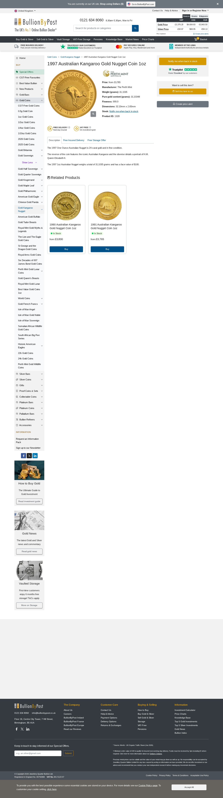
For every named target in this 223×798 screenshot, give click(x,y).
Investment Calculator (185, 710)
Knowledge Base (114, 39)
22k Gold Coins (25, 353)
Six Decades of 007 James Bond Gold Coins (30, 262)
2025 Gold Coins (26, 144)
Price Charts (148, 39)
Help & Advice (171, 10)
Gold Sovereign (25, 155)
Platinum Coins (26, 408)
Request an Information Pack (27, 441)
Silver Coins (25, 379)
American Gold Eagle (28, 196)
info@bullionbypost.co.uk (44, 713)
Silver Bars (24, 374)
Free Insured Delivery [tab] (73, 140)
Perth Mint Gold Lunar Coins (28, 271)
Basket (202, 39)
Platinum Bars (26, 402)
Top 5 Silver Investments (186, 725)
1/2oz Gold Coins (26, 122)
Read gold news (29, 551)
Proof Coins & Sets (28, 391)
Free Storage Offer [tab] (97, 140)
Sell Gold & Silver (146, 717)
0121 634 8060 (21, 713)
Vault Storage (63, 39)
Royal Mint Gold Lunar (29, 284)
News (132, 39)
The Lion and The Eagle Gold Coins (29, 239)
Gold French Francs (28, 304)
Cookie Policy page (148, 785)
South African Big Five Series (29, 337)
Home (22, 58)
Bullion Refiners (27, 419)
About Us (68, 710)
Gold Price (163, 24)
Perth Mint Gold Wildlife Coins (29, 366)
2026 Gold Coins (26, 139)
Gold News (29, 533)
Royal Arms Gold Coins (29, 254)
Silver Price (163, 29)
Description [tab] (54, 140)
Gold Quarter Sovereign (29, 174)
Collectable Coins (28, 396)
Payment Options (109, 717)
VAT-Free (81, 39)
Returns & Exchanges (111, 725)
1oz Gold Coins (25, 116)
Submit (68, 753)
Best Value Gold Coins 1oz (29, 291)
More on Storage (29, 605)
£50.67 (180, 29)
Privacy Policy (165, 775)
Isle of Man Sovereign (28, 320)
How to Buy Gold (29, 483)
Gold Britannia (25, 150)
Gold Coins (24, 100)
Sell (45, 39)
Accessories (25, 425)
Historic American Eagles (26, 346)
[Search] (135, 28)
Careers (67, 714)
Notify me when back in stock (123, 111)
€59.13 (204, 29)
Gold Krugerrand (26, 180)
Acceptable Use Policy (199, 775)
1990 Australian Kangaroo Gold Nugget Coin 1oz (65, 226)
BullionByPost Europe (74, 725)
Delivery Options (108, 721)
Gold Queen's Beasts (28, 278)
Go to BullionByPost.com (143, 4)
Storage (141, 721)
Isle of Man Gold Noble (29, 315)
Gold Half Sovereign (28, 169)
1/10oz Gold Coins (27, 133)
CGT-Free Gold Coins (28, 105)
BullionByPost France (74, 721)
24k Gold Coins (25, 358)
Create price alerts (202, 34)
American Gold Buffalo (29, 216)
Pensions (98, 39)
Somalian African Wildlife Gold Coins (30, 328)
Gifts (21, 385)
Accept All (189, 787)
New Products (26, 89)
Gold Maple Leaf (26, 185)
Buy (24, 39)
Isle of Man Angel (26, 309)
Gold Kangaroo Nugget (25, 209)
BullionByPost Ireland (74, 717)
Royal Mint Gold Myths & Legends (30, 230)
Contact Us (157, 10)
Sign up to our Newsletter (28, 448)
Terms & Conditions (180, 775)
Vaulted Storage (29, 583)
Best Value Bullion (28, 83)
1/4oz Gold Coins (26, 128)
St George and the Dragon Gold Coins (27, 247)
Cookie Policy (151, 775)
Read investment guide (29, 501)
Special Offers (26, 72)
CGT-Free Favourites (29, 77)
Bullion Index (181, 733)
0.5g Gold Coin (25, 111)
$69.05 (192, 29)
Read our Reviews (72, 729)
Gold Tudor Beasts (27, 222)
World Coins (24, 298)
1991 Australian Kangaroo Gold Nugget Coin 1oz (106, 226)
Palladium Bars (26, 413)
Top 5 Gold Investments (186, 721)
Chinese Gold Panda (28, 202)
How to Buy (143, 710)
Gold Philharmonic (27, 191)
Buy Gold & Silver (146, 714)
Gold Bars (24, 94)
